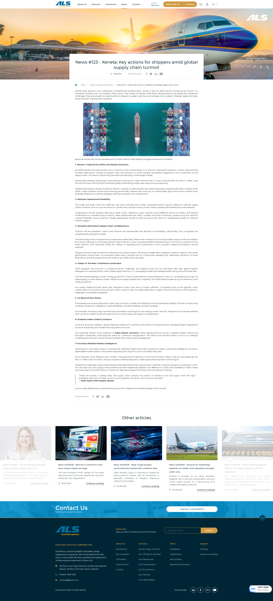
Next (229, 461)
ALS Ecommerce (146, 569)
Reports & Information (180, 564)
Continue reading (39, 483)
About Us (81, 4)
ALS (62, 4)
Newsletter (175, 549)
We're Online (263, 590)
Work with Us (172, 4)
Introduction (121, 549)
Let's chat (263, 587)
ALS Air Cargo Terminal (149, 549)
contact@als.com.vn (68, 580)
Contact (136, 4)
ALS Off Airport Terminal (150, 554)
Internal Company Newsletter (101, 85)
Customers (110, 4)
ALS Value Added (147, 580)
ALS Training (144, 574)
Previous (43, 461)
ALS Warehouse (146, 559)
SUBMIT (209, 530)
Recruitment (176, 559)
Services (96, 4)
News (124, 4)
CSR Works (121, 559)
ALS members (122, 554)
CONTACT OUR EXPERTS (192, 509)
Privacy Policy (122, 564)
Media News (175, 554)
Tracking (189, 4)
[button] (260, 588)
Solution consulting (209, 554)
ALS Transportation (147, 564)
